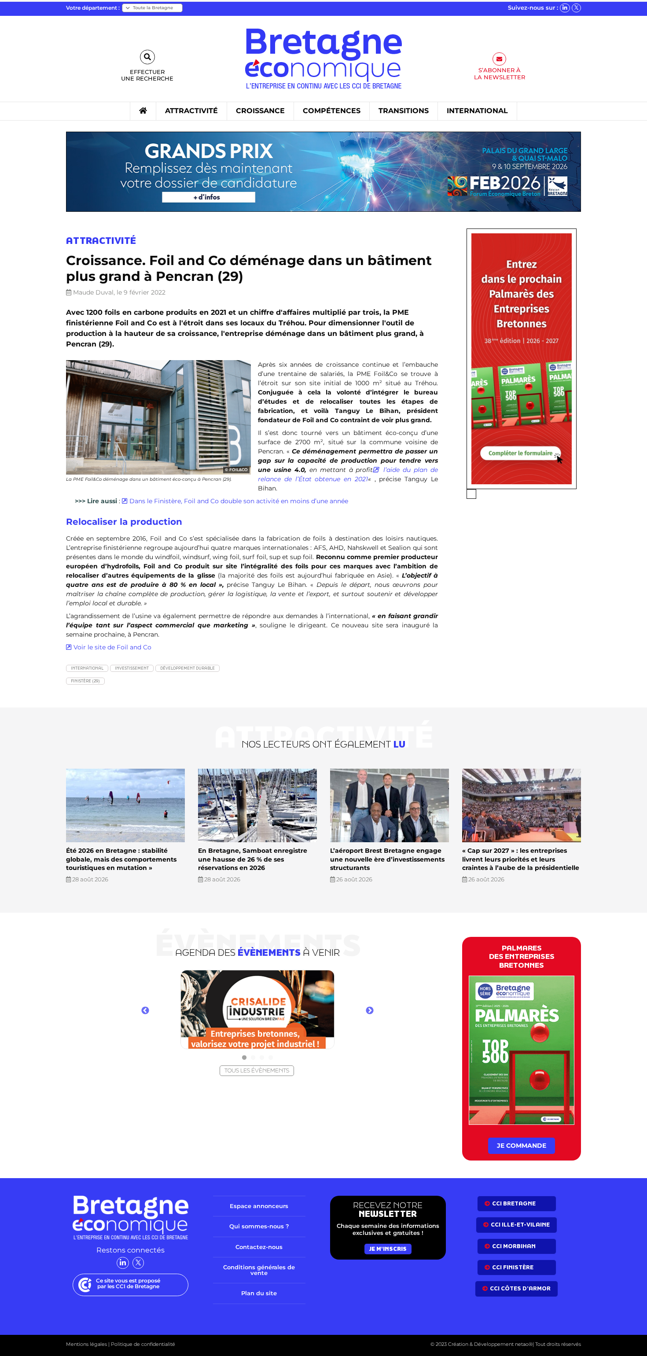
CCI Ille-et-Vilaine (520, 1224)
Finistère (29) (85, 680)
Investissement (132, 668)
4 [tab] (270, 1058)
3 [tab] (261, 1058)
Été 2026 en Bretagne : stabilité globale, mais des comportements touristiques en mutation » (121, 859)
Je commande (521, 1146)
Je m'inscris (388, 1249)
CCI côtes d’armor (520, 1288)
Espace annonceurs (259, 1205)
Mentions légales (86, 1344)
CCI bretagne (514, 1203)
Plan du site (259, 1293)
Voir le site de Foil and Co (112, 647)
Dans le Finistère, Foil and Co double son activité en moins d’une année (238, 501)
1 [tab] (244, 1058)
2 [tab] (253, 1058)
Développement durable (187, 668)
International (87, 668)
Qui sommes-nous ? (259, 1226)
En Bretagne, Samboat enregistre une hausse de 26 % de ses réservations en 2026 (252, 859)
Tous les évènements (256, 1070)
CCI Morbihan (514, 1246)
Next (369, 1010)
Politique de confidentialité (142, 1344)
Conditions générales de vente (259, 1270)
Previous (145, 1010)
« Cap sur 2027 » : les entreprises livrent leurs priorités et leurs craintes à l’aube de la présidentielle (520, 859)
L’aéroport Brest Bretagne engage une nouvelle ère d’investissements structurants (387, 859)
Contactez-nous (259, 1246)
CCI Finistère (512, 1267)
